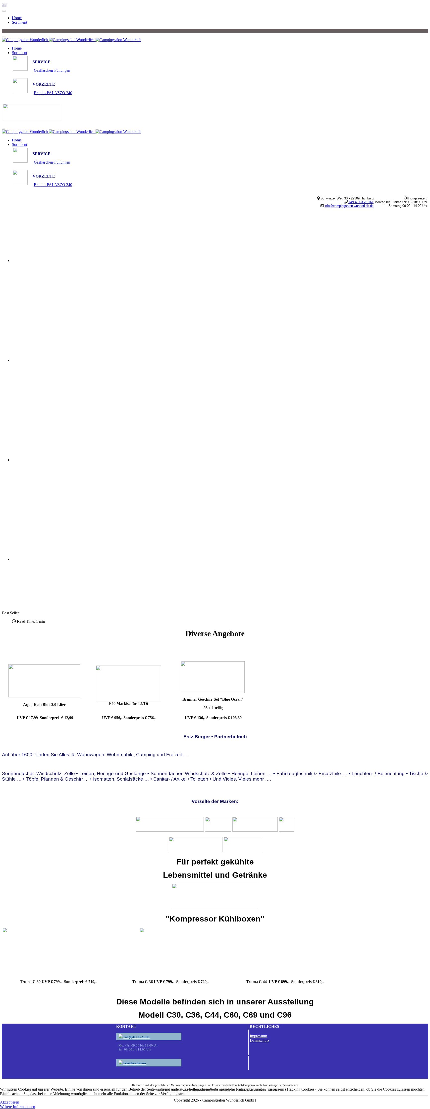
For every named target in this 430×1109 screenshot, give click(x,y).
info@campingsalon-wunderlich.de (349, 206)
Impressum (258, 1036)
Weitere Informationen (17, 1107)
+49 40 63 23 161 (361, 202)
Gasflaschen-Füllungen (52, 70)
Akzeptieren (9, 1102)
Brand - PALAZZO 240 (53, 93)
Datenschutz (259, 1040)
